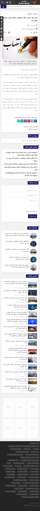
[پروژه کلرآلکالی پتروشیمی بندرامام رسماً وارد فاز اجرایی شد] (20, 359)
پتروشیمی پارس (23, 491)
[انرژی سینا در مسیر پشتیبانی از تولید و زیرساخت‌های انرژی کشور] (20, 260)
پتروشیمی (18, 466)
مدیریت (25, 127)
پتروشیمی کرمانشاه (22, 494)
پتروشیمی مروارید (11, 486)
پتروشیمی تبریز (35, 474)
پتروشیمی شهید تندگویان (21, 480)
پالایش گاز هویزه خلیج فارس (31, 466)
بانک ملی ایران (34, 443)
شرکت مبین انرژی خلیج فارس (16, 454)
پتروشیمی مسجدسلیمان (32, 488)
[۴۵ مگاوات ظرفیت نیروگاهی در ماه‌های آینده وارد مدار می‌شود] (20, 244)
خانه (35, 14)
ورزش (9, 463)
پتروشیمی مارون (23, 486)
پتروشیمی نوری (19, 488)
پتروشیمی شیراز (16, 483)
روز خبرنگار (27, 449)
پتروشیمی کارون (34, 494)
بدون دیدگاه (32, 129)
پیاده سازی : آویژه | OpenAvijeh (31, 505)
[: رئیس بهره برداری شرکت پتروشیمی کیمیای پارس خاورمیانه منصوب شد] (4, 32)
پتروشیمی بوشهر (11, 471)
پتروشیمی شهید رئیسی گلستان (31, 483)
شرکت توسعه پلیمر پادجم (32, 454)
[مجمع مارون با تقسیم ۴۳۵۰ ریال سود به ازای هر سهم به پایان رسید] (20, 328)
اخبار (29, 14)
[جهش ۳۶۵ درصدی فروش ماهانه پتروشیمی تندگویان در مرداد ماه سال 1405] (20, 388)
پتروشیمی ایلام (35, 471)
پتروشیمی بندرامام (23, 471)
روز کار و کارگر (35, 452)
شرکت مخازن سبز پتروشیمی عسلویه (30, 457)
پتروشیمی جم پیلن (34, 477)
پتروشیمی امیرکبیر (11, 469)
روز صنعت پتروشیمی (16, 449)
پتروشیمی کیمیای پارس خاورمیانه (30, 497)
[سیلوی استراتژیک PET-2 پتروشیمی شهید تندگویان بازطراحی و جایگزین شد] (20, 336)
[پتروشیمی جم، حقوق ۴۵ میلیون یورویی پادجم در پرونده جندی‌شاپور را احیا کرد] (20, 321)
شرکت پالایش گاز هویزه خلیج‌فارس (30, 460)
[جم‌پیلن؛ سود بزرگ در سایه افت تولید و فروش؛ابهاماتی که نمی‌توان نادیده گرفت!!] (20, 267)
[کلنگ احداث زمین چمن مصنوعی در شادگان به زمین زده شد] (20, 252)
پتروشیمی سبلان (34, 480)
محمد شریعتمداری (13, 460)
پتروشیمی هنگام (34, 491)
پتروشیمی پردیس (11, 491)
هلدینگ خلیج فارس (19, 463)
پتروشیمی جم (11, 474)
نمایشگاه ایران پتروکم (33, 463)
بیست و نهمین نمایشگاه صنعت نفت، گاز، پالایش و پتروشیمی (23, 446)
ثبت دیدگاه (33, 216)
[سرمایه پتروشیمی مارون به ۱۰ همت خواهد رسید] (20, 374)
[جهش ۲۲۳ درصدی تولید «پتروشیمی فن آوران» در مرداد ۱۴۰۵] (20, 381)
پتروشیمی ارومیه (8, 466)
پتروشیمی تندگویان (23, 474)
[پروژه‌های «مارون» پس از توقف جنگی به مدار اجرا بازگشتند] (20, 366)
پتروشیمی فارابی (34, 486)
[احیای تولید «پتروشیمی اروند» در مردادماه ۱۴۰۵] (20, 343)
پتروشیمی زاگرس (10, 477)
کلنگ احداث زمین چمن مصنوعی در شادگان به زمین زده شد (20, 164)
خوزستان (36, 449)
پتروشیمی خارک (22, 477)
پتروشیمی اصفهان (23, 469)
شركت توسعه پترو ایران (22, 452)
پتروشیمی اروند (34, 469)
